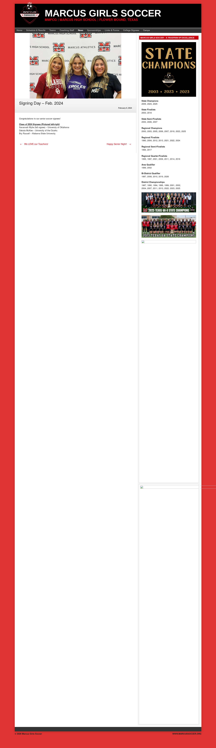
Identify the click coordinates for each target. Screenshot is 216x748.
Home (19, 30)
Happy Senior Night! (119, 143)
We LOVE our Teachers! (34, 143)
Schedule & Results (35, 30)
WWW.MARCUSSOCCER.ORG (186, 733)
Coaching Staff (67, 30)
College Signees (131, 30)
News (80, 30)
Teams (52, 30)
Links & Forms (112, 30)
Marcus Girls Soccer (103, 13)
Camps (146, 30)
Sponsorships (94, 30)
